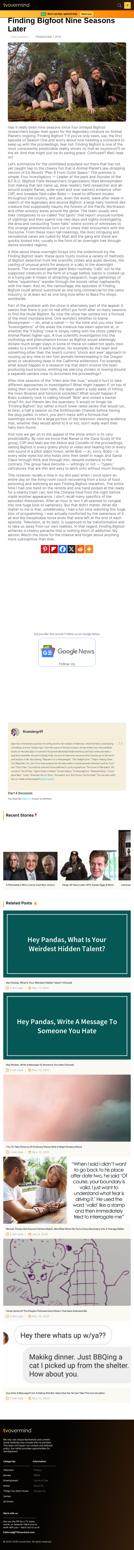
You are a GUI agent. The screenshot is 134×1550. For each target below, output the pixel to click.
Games (7, 1496)
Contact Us (40, 1491)
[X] (71, 549)
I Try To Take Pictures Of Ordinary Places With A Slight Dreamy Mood (44, 1146)
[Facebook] (63, 549)
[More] (89, 549)
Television (8, 1470)
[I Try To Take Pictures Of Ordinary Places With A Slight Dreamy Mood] (67, 1108)
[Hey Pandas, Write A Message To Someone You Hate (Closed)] (67, 1026)
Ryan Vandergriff (20, 37)
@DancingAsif (47, 779)
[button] (127, 6)
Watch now (87, 14)
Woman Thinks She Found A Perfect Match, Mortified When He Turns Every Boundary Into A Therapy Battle (65, 1228)
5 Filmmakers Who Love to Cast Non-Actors (30, 884)
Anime (6, 1485)
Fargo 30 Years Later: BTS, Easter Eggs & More (88, 884)
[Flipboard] (54, 549)
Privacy (37, 1470)
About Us (38, 1485)
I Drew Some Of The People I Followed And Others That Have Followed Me (46, 1311)
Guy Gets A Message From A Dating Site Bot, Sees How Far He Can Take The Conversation (55, 1393)
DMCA (37, 1475)
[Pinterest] (45, 549)
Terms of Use (41, 1480)
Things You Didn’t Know (15, 1491)
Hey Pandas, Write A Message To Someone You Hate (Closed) (40, 1064)
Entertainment (10, 1480)
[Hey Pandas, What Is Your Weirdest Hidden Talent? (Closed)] (67, 943)
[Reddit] (80, 549)
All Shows (8, 1501)
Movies (7, 1475)
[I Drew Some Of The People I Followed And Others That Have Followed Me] (67, 1272)
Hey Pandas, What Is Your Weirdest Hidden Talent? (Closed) (39, 982)
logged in (26, 798)
